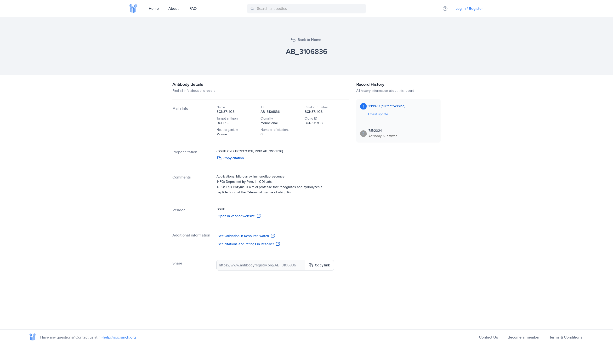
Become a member (524, 337)
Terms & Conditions (565, 337)
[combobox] (307, 8)
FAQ (193, 8)
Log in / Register (469, 8)
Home (154, 8)
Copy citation (233, 158)
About (173, 8)
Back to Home (309, 39)
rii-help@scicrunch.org (117, 337)
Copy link (322, 265)
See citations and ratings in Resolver (246, 244)
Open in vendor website (236, 216)
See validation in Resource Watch (243, 236)
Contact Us (488, 337)
